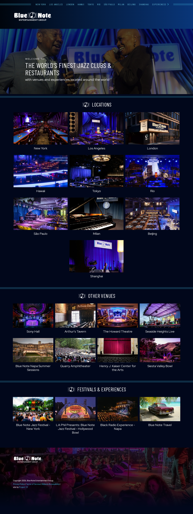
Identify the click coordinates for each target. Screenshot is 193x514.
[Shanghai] (96, 256)
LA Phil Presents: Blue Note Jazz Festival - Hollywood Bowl (75, 429)
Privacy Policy (19, 484)
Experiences (159, 4)
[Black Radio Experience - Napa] (117, 409)
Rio (99, 4)
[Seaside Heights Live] (160, 315)
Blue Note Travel (160, 425)
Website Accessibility (50, 484)
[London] (152, 128)
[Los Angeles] (96, 128)
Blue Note (33, 16)
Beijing (131, 4)
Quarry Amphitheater (75, 366)
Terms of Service (33, 484)
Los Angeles (56, 4)
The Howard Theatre (117, 331)
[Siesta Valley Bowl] (160, 350)
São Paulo (109, 4)
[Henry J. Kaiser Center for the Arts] (117, 350)
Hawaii (81, 4)
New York (41, 4)
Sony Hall (33, 331)
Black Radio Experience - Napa (117, 427)
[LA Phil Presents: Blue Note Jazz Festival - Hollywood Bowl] (75, 409)
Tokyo (91, 4)
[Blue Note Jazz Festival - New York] (33, 409)
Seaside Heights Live (159, 331)
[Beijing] (152, 214)
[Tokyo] (96, 171)
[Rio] (152, 171)
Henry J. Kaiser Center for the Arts (117, 368)
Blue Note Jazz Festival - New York (33, 427)
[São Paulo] (41, 214)
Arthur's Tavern (75, 331)
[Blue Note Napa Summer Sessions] (33, 350)
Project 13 (23, 487)
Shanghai (144, 4)
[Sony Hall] (33, 315)
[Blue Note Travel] (160, 409)
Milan (121, 4)
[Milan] (96, 214)
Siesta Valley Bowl (159, 366)
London (70, 4)
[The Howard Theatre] (117, 315)
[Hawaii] (41, 171)
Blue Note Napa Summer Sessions (33, 368)
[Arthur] (75, 315)
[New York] (41, 128)
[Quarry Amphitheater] (75, 350)
